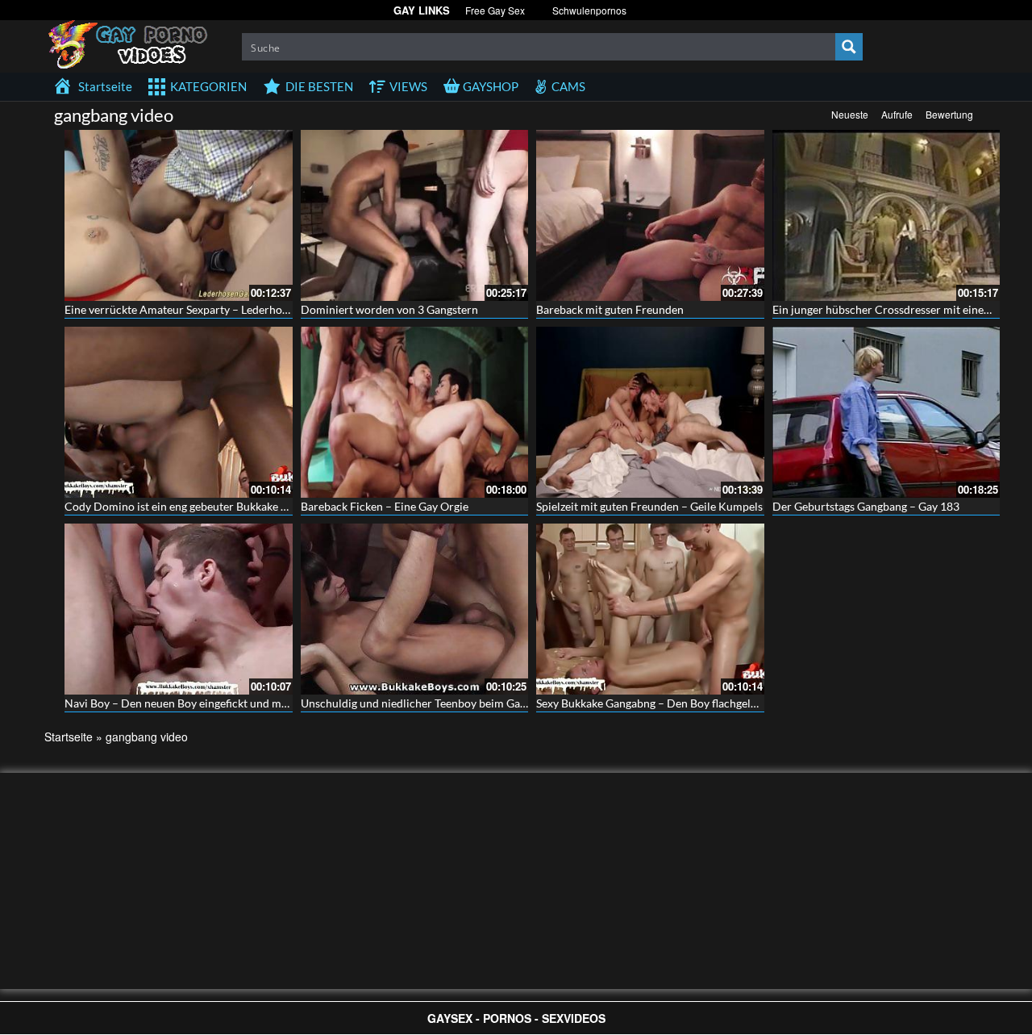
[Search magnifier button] (849, 47)
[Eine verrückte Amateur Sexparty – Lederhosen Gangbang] (178, 215)
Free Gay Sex (495, 10)
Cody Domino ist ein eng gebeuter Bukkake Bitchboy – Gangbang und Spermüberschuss (282, 506)
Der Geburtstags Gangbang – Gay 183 (865, 506)
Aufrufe (897, 114)
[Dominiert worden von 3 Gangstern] (415, 215)
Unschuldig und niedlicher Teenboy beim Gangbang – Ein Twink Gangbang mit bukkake (516, 703)
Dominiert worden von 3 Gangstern (389, 309)
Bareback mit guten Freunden (610, 309)
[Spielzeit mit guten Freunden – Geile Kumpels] (650, 412)
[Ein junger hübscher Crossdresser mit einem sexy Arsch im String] (886, 215)
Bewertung (949, 114)
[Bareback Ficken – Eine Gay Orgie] (415, 412)
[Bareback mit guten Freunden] (650, 215)
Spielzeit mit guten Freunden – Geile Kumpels (649, 506)
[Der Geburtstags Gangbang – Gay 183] (886, 412)
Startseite (68, 736)
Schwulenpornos (589, 10)
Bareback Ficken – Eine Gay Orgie (384, 506)
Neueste (849, 114)
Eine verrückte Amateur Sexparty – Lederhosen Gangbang (208, 309)
